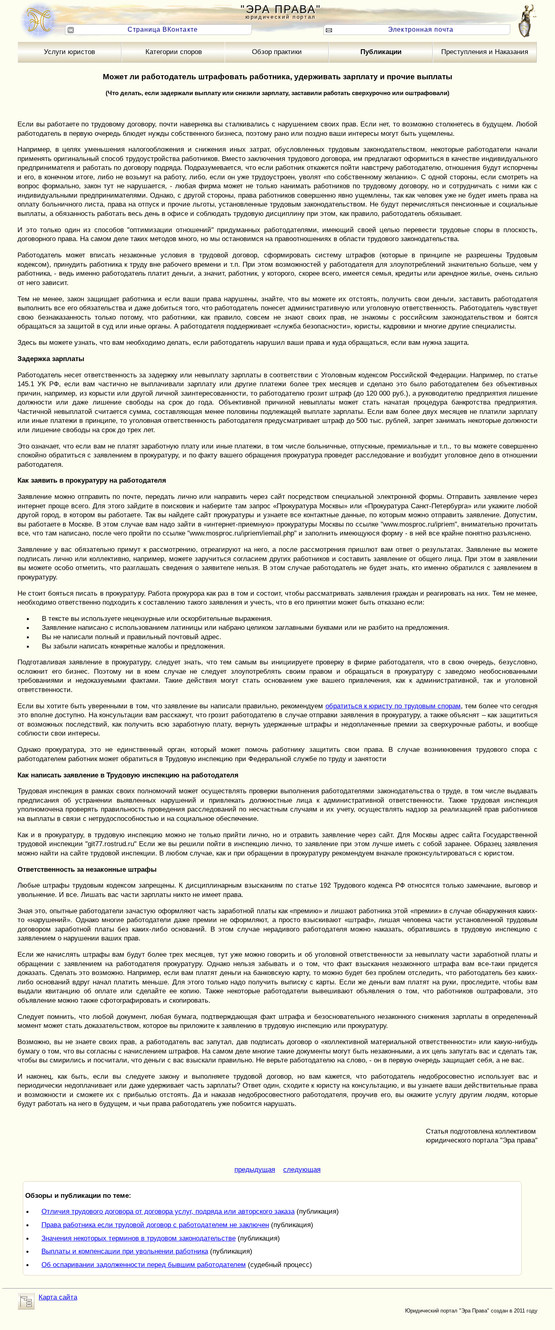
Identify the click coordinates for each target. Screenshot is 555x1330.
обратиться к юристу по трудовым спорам (393, 706)
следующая (302, 1169)
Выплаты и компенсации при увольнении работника (124, 1251)
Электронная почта (420, 29)
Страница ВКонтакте (163, 29)
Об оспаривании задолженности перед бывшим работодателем (143, 1264)
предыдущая (254, 1169)
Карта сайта (58, 1297)
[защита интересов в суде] (37, 20)
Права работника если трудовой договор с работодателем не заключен (155, 1225)
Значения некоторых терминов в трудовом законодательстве (138, 1238)
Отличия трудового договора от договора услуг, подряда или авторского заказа (168, 1211)
